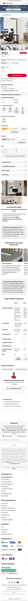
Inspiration (4, 519)
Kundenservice (6, 474)
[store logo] (8, 3)
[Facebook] (10, 582)
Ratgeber (10, 519)
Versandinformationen (7, 489)
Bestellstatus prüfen (6, 482)
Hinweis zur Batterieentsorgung (14, 587)
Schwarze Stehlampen (7, 369)
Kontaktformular (9, 462)
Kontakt (3, 491)
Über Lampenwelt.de (8, 500)
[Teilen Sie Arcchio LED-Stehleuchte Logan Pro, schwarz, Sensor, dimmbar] (26, 22)
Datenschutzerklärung (15, 463)
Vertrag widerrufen (6, 477)
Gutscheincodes (5, 515)
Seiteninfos (5, 524)
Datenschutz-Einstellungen (7, 585)
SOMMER (13, 9)
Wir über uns (4, 503)
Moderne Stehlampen (21, 369)
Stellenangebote (10, 510)
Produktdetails (6, 162)
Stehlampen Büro (7, 15)
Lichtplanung (4, 512)
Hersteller (14, 468)
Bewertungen (6, 170)
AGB (2, 527)
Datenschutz (4, 529)
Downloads (5, 174)
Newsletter (4, 505)
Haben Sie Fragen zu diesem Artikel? (15, 156)
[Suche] (24, 3)
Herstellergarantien (6, 493)
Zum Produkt (18, 358)
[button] (3, 47)
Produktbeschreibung (8, 166)
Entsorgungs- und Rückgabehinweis (14, 589)
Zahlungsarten (5, 486)
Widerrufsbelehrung (6, 534)
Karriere (3, 510)
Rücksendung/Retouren (7, 484)
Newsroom (4, 517)
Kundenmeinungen (7, 564)
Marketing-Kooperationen (8, 508)
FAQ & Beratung (5, 479)
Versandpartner (7, 555)
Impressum (4, 532)
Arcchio (16, 99)
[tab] (14, 485)
